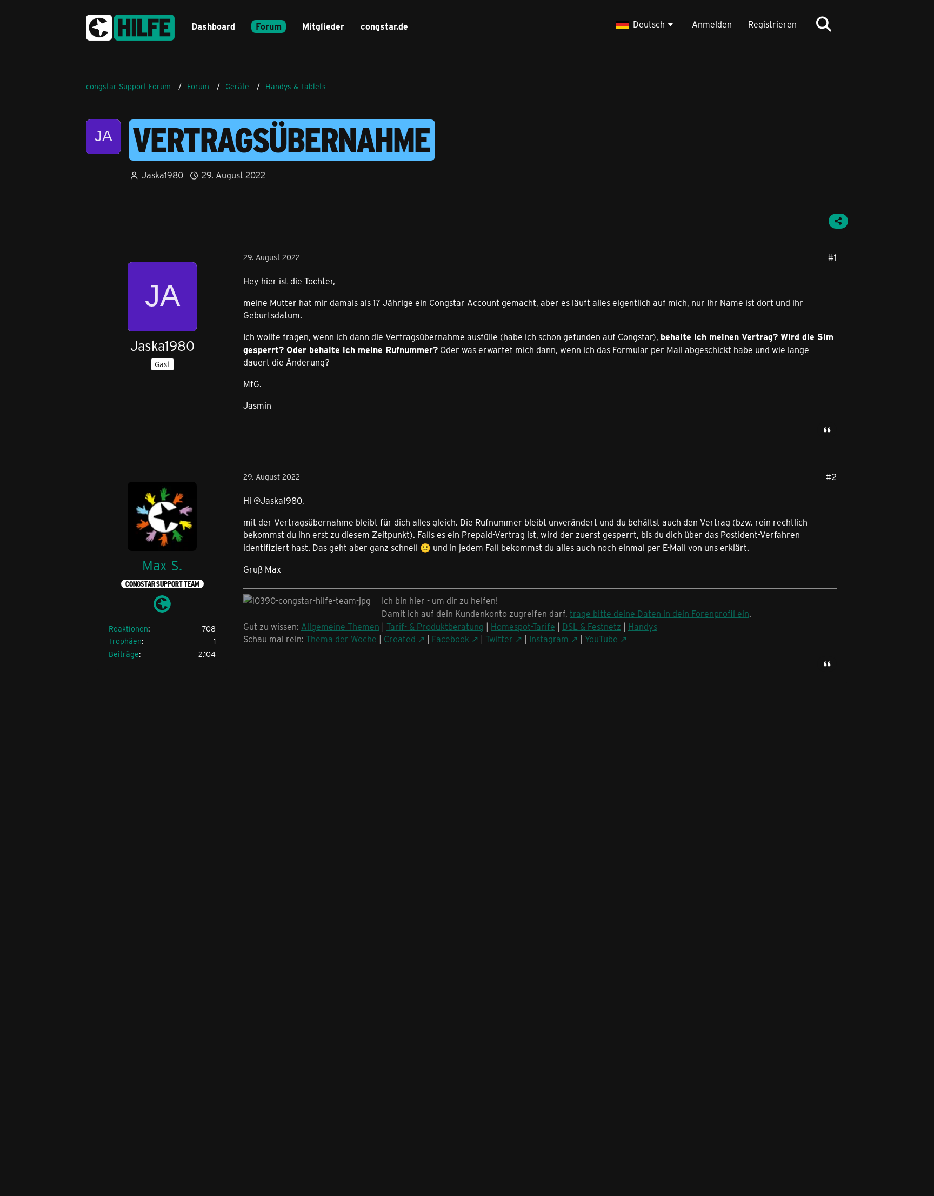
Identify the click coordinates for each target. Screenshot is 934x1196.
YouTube (601, 638)
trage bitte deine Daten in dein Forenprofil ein (659, 613)
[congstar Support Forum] (130, 26)
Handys (642, 626)
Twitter (499, 638)
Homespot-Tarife (523, 626)
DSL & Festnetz (591, 626)
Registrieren (772, 24)
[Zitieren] (827, 429)
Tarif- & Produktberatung (435, 626)
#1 (832, 257)
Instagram (549, 638)
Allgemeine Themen (340, 626)
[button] (646, 24)
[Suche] (824, 24)
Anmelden (712, 24)
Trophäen (125, 641)
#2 (831, 476)
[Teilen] (838, 221)
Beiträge (124, 654)
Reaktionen (128, 628)
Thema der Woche (341, 638)
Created (400, 638)
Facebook (450, 638)
